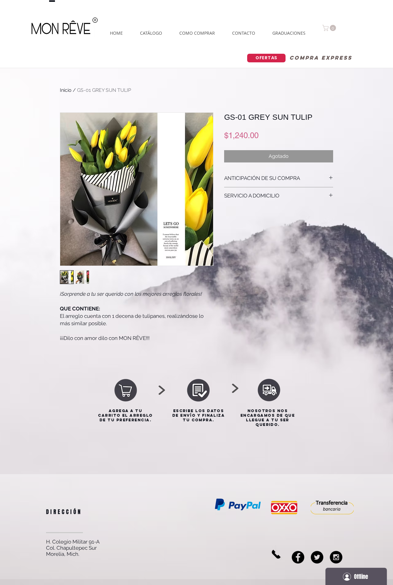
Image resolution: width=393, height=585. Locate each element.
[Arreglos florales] (336, 557)
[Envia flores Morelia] (298, 557)
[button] (329, 28)
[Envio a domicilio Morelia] (317, 557)
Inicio (66, 90)
